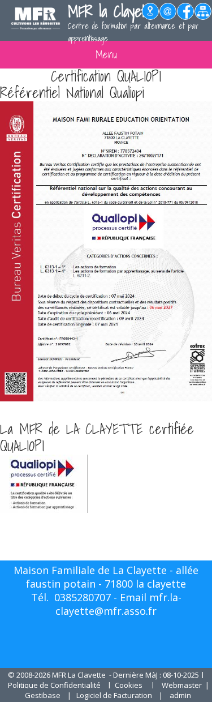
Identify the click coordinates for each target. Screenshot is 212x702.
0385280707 (82, 597)
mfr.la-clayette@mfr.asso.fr (118, 604)
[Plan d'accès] (150, 16)
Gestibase (42, 695)
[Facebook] (185, 16)
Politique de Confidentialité (54, 685)
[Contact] (168, 16)
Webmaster (182, 685)
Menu (106, 54)
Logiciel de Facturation (114, 695)
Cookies (128, 685)
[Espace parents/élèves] (203, 16)
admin (180, 695)
